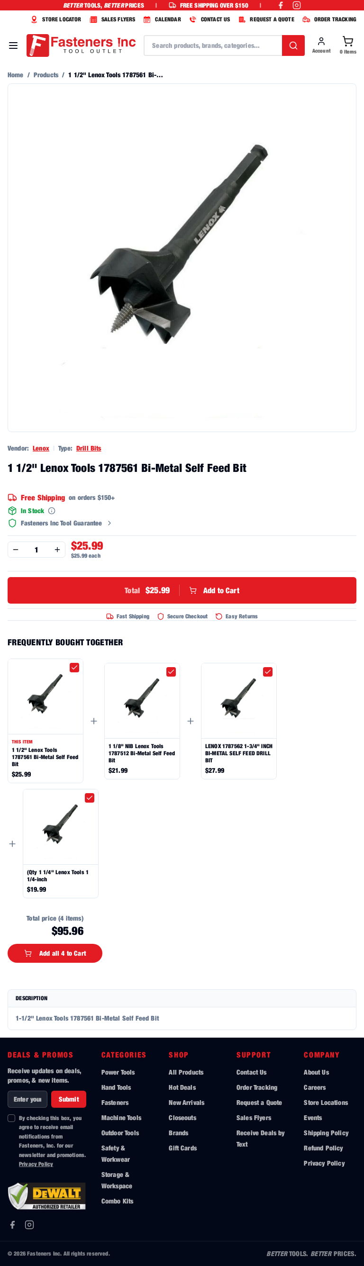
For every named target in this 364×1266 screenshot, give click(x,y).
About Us (316, 1072)
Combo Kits (117, 1201)
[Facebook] (12, 1225)
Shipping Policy (326, 1133)
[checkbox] (74, 667)
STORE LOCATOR (61, 19)
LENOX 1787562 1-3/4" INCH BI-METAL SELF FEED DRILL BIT (239, 753)
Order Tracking (257, 1087)
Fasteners (114, 1102)
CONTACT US (215, 19)
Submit (69, 1099)
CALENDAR (168, 19)
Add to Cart (182, 590)
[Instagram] (29, 1225)
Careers (315, 1087)
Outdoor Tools (120, 1133)
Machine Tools (121, 1117)
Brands (178, 1133)
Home (16, 75)
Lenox (41, 448)
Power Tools (118, 1072)
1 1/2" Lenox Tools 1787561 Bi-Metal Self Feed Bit (45, 757)
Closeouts (182, 1117)
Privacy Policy (36, 1163)
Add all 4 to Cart (62, 953)
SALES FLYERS (118, 19)
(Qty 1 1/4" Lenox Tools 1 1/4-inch (58, 875)
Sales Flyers (254, 1117)
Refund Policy (323, 1148)
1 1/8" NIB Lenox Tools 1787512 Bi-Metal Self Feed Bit (142, 753)
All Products (186, 1072)
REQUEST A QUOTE (272, 19)
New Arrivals (186, 1102)
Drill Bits (88, 448)
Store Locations (325, 1102)
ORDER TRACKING (335, 19)
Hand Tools (116, 1087)
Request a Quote (259, 1102)
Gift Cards (183, 1148)
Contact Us (252, 1072)
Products (46, 75)
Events (313, 1117)
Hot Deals (182, 1087)
